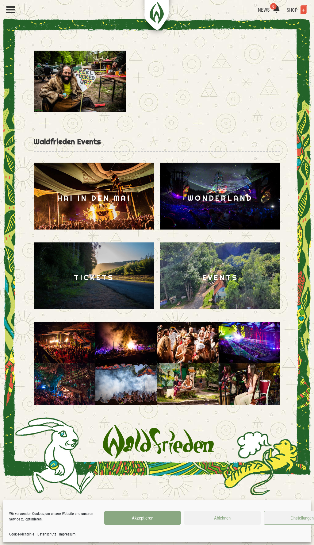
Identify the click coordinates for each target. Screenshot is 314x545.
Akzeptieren (142, 518)
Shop (292, 10)
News (266, 10)
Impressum (67, 534)
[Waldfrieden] (10, 10)
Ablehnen (222, 518)
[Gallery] (95, 363)
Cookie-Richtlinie (21, 534)
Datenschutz (46, 534)
